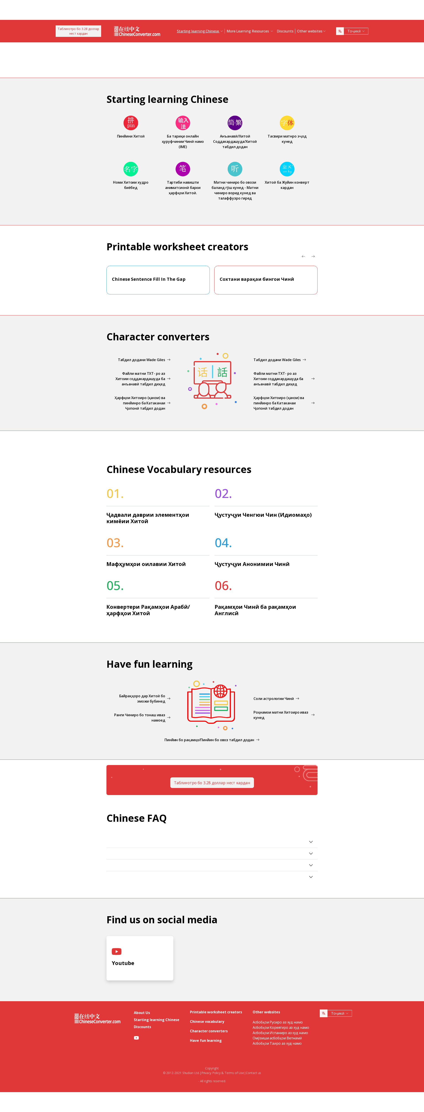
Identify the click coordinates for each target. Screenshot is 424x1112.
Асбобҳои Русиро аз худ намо (278, 1022)
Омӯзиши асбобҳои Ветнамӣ (277, 1038)
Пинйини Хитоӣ (131, 136)
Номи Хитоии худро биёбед (130, 185)
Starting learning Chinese (156, 1019)
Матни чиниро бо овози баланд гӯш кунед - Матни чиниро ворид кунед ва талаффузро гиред (235, 190)
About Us (142, 1012)
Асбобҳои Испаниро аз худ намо (280, 1032)
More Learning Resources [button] (248, 31)
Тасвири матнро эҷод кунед (287, 139)
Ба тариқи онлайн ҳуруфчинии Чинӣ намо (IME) (183, 141)
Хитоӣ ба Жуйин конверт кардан (287, 185)
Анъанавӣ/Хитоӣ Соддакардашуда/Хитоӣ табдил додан (235, 141)
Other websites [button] (309, 31)
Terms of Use (234, 1073)
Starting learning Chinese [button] (198, 31)
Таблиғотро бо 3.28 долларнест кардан (78, 31)
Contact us (253, 1073)
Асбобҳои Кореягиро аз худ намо (281, 1027)
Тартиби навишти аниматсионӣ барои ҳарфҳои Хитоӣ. (183, 187)
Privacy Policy (211, 1073)
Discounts (285, 31)
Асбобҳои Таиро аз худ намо (277, 1043)
